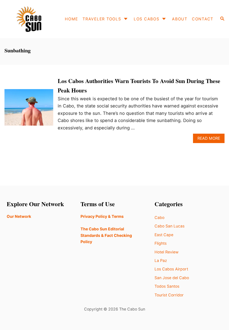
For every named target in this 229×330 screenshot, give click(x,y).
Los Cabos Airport (171, 269)
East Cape (164, 234)
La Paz (161, 260)
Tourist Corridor (169, 295)
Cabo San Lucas (169, 226)
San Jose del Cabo (172, 277)
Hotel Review (166, 252)
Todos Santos (167, 286)
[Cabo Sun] (30, 19)
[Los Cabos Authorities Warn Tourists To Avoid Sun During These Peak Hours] (28, 109)
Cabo (159, 217)
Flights (161, 243)
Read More (211, 139)
